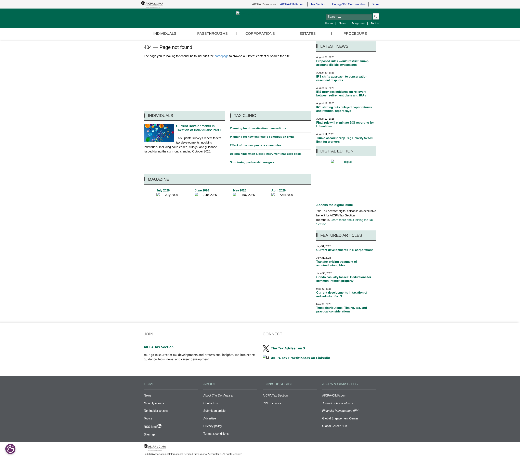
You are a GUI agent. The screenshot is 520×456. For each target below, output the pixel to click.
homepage (221, 56)
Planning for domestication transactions (258, 128)
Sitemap (149, 434)
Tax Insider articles (156, 410)
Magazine (358, 23)
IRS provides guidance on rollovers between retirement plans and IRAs (341, 93)
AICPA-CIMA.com (292, 4)
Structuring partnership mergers (252, 162)
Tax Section (318, 4)
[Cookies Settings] (10, 449)
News (342, 23)
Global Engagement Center (340, 418)
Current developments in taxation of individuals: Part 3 (341, 294)
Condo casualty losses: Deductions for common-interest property (343, 278)
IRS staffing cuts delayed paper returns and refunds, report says (344, 108)
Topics (375, 23)
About (218, 395)
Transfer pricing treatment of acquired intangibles (336, 263)
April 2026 (284, 208)
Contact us (210, 403)
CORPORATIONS (260, 33)
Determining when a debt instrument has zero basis (265, 153)
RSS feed (150, 426)
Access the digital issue (334, 205)
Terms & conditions (216, 433)
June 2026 (208, 208)
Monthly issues (154, 403)
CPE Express (272, 403)
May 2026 (246, 208)
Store (375, 4)
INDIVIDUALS (164, 33)
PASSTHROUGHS (212, 33)
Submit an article (214, 410)
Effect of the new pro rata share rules (255, 145)
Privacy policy (212, 426)
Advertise (209, 418)
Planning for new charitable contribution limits (262, 136)
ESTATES (307, 33)
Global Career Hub (334, 426)
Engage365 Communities (349, 4)
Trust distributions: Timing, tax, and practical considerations (341, 309)
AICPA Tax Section (158, 347)
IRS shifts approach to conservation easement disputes (341, 78)
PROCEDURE (355, 33)
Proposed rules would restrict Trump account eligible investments (342, 62)
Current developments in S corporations (344, 250)
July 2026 (169, 208)
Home (329, 23)
